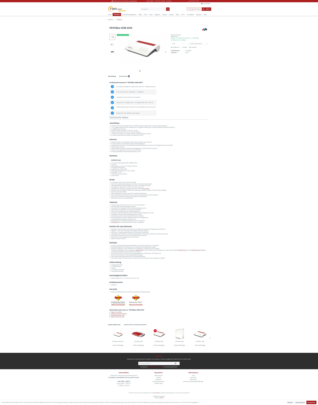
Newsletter (159, 379)
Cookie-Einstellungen (158, 381)
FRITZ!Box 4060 (179, 341)
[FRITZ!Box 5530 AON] (118, 334)
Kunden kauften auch (114, 324)
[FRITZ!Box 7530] (200, 334)
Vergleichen (175, 47)
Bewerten (194, 47)
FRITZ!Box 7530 (200, 341)
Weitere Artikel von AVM (117, 317)
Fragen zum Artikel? (116, 312)
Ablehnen (290, 402)
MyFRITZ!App (139, 250)
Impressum (193, 377)
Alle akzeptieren (300, 402)
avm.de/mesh (145, 188)
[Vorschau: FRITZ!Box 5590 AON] (112, 37)
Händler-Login (158, 383)
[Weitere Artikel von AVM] (204, 29)
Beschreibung (112, 76)
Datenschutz (193, 379)
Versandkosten (156, 392)
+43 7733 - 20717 (123, 381)
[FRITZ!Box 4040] (138, 334)
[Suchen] (168, 9)
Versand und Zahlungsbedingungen (193, 381)
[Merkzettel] (188, 9)
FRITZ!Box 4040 (138, 341)
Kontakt (158, 377)
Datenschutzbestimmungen (155, 367)
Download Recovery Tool (117, 315)
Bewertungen (124, 76)
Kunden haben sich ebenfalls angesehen (135, 324)
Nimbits (161, 397)
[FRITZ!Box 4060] (179, 334)
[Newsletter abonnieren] (175, 363)
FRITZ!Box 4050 (159, 341)
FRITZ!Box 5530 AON (118, 341)
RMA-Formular (159, 375)
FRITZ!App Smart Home (197, 250)
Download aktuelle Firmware (119, 313)
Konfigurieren (311, 402)
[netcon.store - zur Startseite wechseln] (120, 9)
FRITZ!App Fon (115, 222)
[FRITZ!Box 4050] (159, 334)
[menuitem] (155, 9)
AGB (193, 375)
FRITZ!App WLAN (181, 250)
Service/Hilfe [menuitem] (206, 3)
